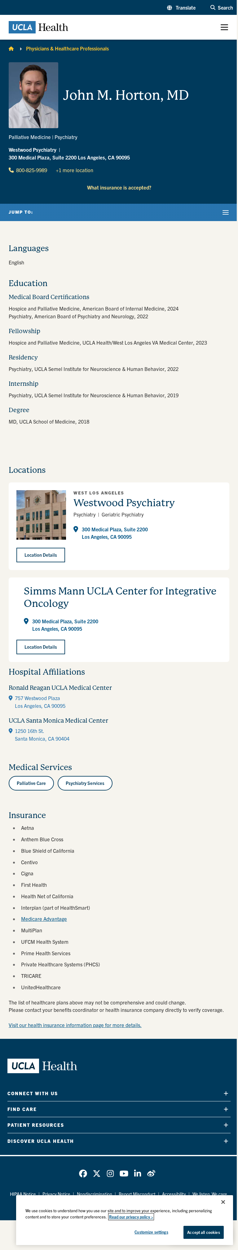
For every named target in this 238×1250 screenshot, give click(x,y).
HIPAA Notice (23, 1194)
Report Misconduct (137, 1194)
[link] (83, 1173)
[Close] (223, 1202)
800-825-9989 (31, 170)
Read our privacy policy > (131, 1216)
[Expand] (226, 1093)
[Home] (11, 48)
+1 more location (74, 170)
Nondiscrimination (94, 1194)
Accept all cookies (203, 1232)
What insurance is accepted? (119, 187)
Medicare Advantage (44, 919)
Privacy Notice (56, 1194)
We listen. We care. (210, 1194)
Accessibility (174, 1194)
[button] (181, 7)
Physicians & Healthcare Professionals (67, 48)
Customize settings (151, 1232)
